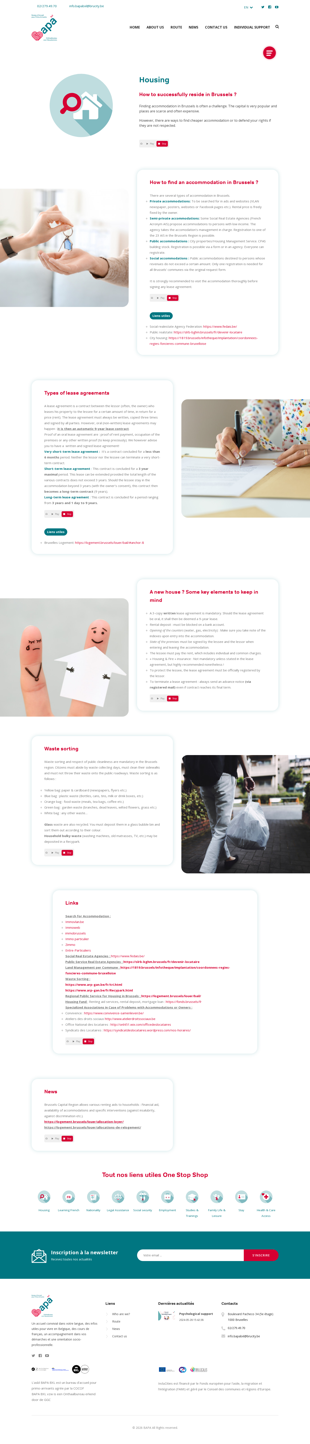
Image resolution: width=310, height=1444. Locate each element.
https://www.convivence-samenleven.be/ (114, 1013)
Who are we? (121, 1314)
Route (176, 27)
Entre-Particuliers (78, 950)
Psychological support (196, 1314)
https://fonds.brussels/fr (184, 1001)
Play (152, 143)
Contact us (216, 27)
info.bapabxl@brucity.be (86, 6)
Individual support (252, 27)
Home (135, 27)
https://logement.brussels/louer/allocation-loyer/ (84, 1121)
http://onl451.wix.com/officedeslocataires (141, 1024)
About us (155, 27)
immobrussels (75, 933)
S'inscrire (261, 1255)
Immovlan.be (74, 922)
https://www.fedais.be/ (220, 326)
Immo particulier (77, 939)
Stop (164, 143)
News (193, 27)
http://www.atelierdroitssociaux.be (130, 1019)
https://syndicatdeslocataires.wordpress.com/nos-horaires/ (147, 1030)
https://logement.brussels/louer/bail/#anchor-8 (109, 542)
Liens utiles (161, 316)
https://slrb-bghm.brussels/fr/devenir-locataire (208, 332)
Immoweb (72, 927)
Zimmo (70, 944)
